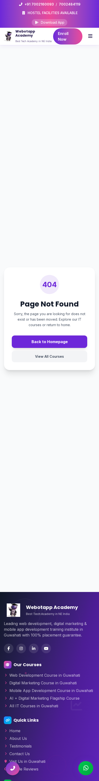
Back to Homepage (49, 341)
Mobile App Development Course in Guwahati (51, 690)
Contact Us (19, 753)
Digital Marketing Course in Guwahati (43, 683)
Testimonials (20, 746)
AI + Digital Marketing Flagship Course (44, 698)
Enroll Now (63, 36)
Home (14, 730)
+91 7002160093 (39, 4)
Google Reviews (23, 769)
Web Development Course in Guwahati (44, 675)
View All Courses (49, 356)
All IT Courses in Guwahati (33, 705)
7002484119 (69, 4)
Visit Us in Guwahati (27, 761)
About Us (18, 738)
